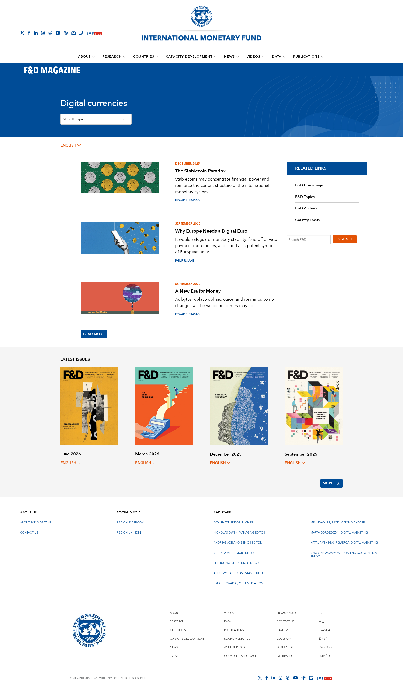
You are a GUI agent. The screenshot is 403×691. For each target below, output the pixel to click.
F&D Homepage (309, 185)
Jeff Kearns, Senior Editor (234, 553)
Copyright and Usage (240, 656)
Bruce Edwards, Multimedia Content (242, 583)
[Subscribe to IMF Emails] (73, 33)
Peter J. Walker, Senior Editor (236, 563)
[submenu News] (237, 57)
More (328, 483)
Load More (94, 334)
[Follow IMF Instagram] (43, 33)
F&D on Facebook (130, 522)
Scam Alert (285, 647)
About (84, 56)
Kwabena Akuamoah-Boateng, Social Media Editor (343, 554)
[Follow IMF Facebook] (29, 33)
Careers (283, 630)
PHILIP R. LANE (184, 260)
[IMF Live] (95, 33)
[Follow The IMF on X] (22, 33)
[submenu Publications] (322, 57)
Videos (253, 56)
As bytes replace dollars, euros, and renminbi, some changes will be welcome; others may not (224, 302)
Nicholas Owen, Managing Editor (239, 532)
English (68, 145)
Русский (326, 647)
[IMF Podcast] (66, 33)
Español (325, 656)
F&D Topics (305, 197)
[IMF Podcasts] (303, 678)
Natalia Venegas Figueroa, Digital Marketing (344, 542)
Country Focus (307, 220)
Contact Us (29, 532)
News (229, 56)
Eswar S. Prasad (187, 200)
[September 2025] (314, 406)
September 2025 (188, 223)
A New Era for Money (198, 291)
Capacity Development (189, 56)
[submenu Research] (124, 57)
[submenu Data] (284, 57)
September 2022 (188, 283)
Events (175, 656)
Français (325, 630)
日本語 (323, 638)
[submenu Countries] (157, 57)
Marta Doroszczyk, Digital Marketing (339, 532)
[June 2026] (89, 405)
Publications (306, 56)
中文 (321, 621)
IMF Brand (284, 656)
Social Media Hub (237, 638)
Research (112, 56)
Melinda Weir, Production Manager (337, 522)
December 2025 (187, 163)
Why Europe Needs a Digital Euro (211, 231)
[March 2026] (164, 405)
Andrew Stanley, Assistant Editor (239, 573)
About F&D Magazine (35, 522)
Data (276, 56)
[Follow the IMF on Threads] (50, 33)
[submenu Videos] (263, 57)
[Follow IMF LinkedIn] (36, 33)
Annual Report (235, 647)
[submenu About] (93, 57)
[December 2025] (239, 406)
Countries (143, 56)
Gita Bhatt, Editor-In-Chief (233, 522)
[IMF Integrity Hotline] (81, 33)
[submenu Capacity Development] (215, 57)
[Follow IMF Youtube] (58, 33)
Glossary (284, 638)
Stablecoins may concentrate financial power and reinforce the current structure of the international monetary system (222, 185)
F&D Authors (306, 208)
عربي (321, 613)
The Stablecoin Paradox (200, 171)
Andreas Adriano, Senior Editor (238, 542)
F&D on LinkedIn (129, 532)
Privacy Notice (288, 613)
